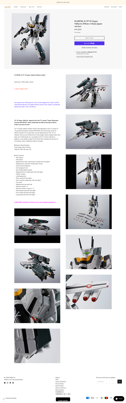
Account (114, 7)
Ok (120, 381)
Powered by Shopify (10, 398)
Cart (120, 7)
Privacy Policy (59, 384)
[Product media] (37, 225)
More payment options (89, 47)
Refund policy (59, 390)
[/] (7, 7)
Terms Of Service (60, 381)
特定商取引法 (59, 392)
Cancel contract (63, 400)
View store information (84, 56)
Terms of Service (60, 388)
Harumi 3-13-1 (92, 52)
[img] (4, 382)
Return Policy (59, 386)
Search (106, 7)
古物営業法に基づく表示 (63, 394)
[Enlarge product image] (37, 39)
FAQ (56, 379)
